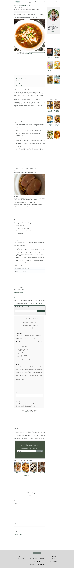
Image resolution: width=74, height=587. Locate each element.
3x (41, 341)
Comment (16, 503)
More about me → (53, 31)
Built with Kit (30, 456)
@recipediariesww (28, 411)
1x (38, 341)
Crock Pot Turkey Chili (28, 53)
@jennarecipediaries (38, 303)
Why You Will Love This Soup (21, 78)
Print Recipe (27, 12)
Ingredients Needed (19, 80)
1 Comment (37, 9)
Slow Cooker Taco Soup (18, 292)
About (43, 1)
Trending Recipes (29, 2)
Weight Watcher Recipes (25, 5)
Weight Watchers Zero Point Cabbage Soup (37, 52)
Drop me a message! (53, 561)
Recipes (35, 1)
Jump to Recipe (18, 12)
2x (40, 341)
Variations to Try (19, 85)
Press (40, 1)
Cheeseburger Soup (18, 297)
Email (15, 523)
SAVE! (41, 311)
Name (15, 518)
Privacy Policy (20, 558)
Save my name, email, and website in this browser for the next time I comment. (28, 531)
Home (15, 5)
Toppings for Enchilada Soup (21, 83)
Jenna (27, 320)
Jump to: (18, 76)
